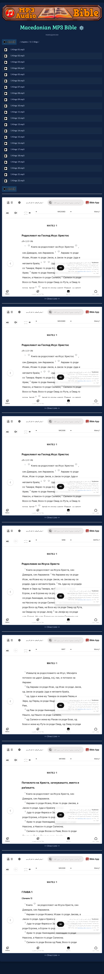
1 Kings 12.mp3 (17, 118)
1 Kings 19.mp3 (17, 162)
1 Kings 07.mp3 (17, 87)
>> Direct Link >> (52, 299)
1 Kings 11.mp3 (17, 112)
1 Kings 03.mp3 (17, 62)
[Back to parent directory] (9, 42)
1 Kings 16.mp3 (17, 143)
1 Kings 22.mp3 (17, 181)
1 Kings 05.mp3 (17, 74)
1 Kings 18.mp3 (17, 156)
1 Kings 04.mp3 (17, 68)
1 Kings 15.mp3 (17, 137)
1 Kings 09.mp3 (17, 99)
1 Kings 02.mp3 (17, 56)
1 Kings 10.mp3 (17, 106)
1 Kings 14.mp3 (17, 131)
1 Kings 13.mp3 (17, 124)
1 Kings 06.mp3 (17, 81)
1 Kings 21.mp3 (17, 174)
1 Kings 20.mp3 (17, 168)
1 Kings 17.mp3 (17, 149)
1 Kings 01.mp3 (17, 50)
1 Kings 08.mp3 (17, 93)
